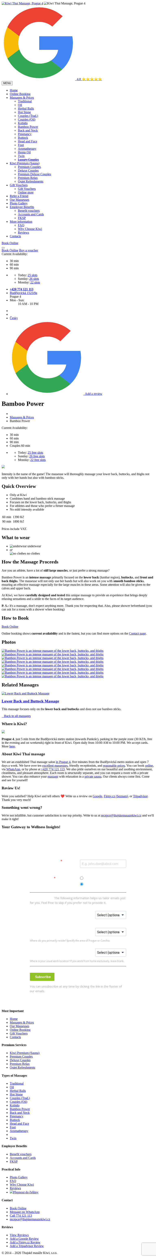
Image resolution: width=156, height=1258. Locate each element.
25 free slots (35, 452)
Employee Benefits (22, 207)
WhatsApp (13, 769)
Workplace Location (80, 950)
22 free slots (38, 460)
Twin (21, 156)
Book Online (10, 250)
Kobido (23, 123)
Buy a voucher (28, 250)
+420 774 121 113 (21, 289)
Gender (70, 912)
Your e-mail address (45, 861)
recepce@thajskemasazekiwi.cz (121, 815)
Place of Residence (79, 929)
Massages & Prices (22, 97)
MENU (7, 83)
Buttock (23, 137)
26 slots (34, 278)
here (12, 746)
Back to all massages (16, 716)
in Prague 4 (63, 762)
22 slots (35, 282)
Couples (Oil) (26, 119)
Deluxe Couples (28, 170)
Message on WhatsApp (25, 1212)
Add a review (92, 393)
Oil (20, 105)
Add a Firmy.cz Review (25, 1242)
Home (14, 90)
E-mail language (42, 878)
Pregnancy (24, 134)
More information (21, 221)
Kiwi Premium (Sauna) (24, 163)
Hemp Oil (24, 152)
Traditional (25, 101)
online (149, 765)
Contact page (137, 633)
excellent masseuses (55, 765)
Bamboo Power (28, 126)
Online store (26, 192)
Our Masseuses (19, 199)
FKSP (22, 218)
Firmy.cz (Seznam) (116, 796)
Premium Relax (28, 178)
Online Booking (20, 94)
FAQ (21, 225)
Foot (21, 145)
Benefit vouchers (29, 210)
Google (97, 796)
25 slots (32, 275)
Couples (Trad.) (28, 116)
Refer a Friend (19, 196)
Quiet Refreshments (30, 181)
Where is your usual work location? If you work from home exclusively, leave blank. (77, 961)
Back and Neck (28, 130)
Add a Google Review (24, 1238)
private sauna (92, 776)
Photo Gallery (19, 203)
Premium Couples (29, 167)
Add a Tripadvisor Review (27, 1246)
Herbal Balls (26, 108)
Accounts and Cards (31, 214)
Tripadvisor (140, 796)
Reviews (23, 232)
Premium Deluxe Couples (34, 174)
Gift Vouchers (19, 185)
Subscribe (42, 977)
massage (53, 776)
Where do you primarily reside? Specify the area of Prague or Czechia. (70, 940)
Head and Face (27, 141)
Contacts (15, 236)
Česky (14, 318)
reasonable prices (114, 765)
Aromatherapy (27, 148)
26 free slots (37, 456)
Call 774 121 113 (21, 1215)
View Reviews (19, 1235)
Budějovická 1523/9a (23, 293)
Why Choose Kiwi (30, 229)
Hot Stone (24, 112)
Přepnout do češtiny (25, 1192)
